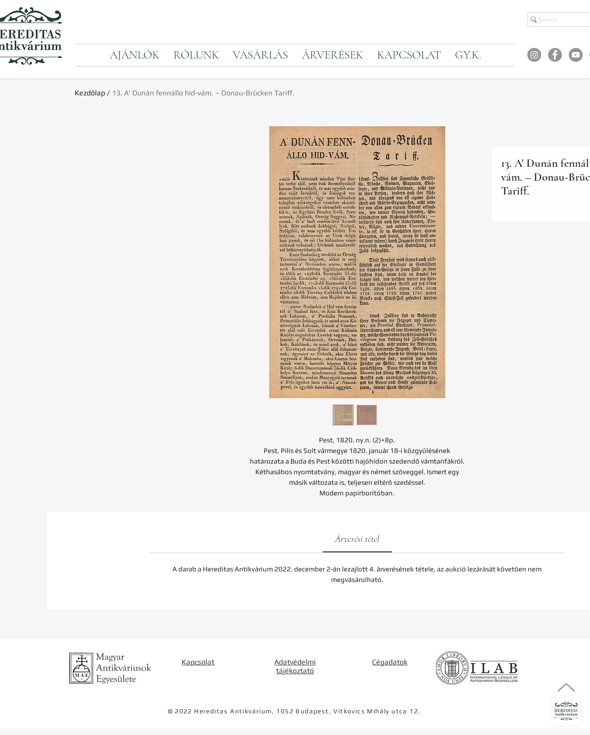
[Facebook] (555, 55)
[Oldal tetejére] (566, 687)
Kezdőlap (90, 92)
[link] (357, 539)
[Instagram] (534, 55)
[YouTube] (576, 55)
